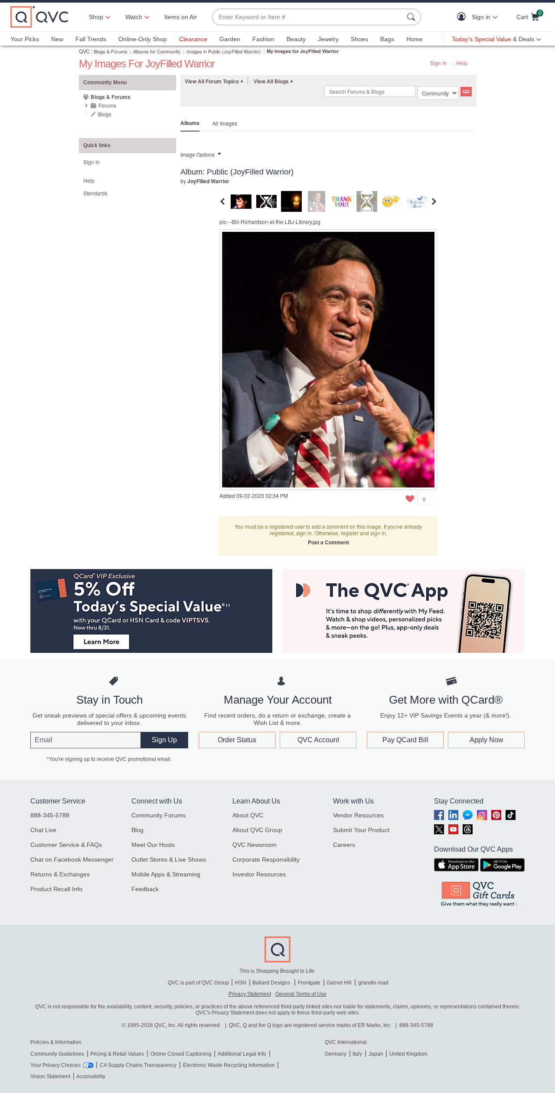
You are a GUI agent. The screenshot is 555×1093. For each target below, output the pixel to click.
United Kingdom (408, 1054)
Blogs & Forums (110, 51)
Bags (387, 39)
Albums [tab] (189, 123)
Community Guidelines (57, 1054)
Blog (137, 829)
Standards (95, 193)
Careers (344, 844)
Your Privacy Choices (55, 1065)
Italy (357, 1054)
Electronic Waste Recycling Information (229, 1065)
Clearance (193, 39)
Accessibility (90, 1076)
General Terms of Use (300, 994)
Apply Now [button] (486, 740)
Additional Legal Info (242, 1054)
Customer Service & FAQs (66, 844)
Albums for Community (157, 51)
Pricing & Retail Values (117, 1054)
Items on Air (180, 16)
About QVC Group (257, 829)
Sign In (438, 62)
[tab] (241, 200)
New (57, 39)
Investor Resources (259, 874)
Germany (335, 1054)
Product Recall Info (56, 889)
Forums (107, 105)
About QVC (247, 815)
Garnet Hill (339, 983)
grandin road (373, 983)
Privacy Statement (250, 994)
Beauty (296, 39)
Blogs (104, 114)
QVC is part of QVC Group (198, 983)
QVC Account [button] (318, 740)
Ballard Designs (271, 983)
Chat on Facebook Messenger (72, 859)
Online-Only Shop (142, 39)
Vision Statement (50, 1076)
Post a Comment (328, 542)
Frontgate (309, 983)
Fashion (263, 39)
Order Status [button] (237, 740)
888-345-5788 (49, 815)
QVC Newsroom (254, 844)
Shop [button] (96, 16)
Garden (229, 39)
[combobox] (307, 17)
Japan (376, 1054)
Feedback (145, 889)
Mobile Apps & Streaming (165, 874)
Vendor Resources (358, 815)
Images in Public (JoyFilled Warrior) (223, 51)
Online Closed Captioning (181, 1054)
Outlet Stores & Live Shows (168, 859)
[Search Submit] (412, 17)
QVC (84, 51)
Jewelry (328, 39)
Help (462, 62)
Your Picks (24, 39)
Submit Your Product (361, 829)
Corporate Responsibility (266, 859)
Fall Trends (90, 39)
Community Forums (158, 815)
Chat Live (43, 829)
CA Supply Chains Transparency (138, 1065)
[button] (463, 17)
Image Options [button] (197, 154)
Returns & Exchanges (60, 874)
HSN (240, 983)
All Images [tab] (224, 123)
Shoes (359, 39)
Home (414, 39)
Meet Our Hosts (153, 844)
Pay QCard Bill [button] (405, 740)
